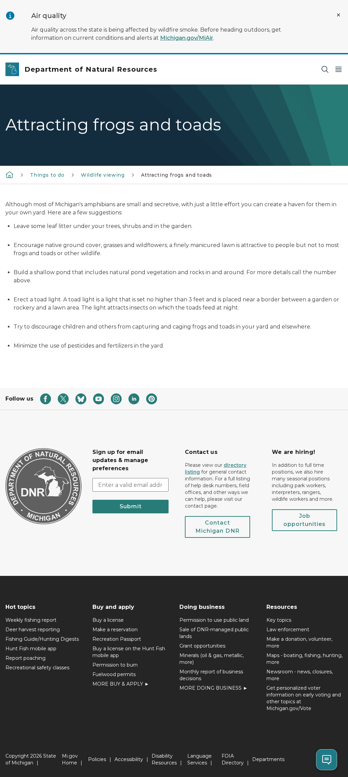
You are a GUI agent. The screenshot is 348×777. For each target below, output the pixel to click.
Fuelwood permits (114, 674)
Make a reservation (115, 629)
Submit (131, 506)
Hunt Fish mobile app (30, 649)
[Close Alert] (338, 15)
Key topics (278, 620)
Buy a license (108, 620)
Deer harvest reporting (32, 629)
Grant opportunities (202, 646)
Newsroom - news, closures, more (299, 675)
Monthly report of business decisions (211, 675)
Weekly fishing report (30, 620)
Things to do (47, 175)
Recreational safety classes (37, 668)
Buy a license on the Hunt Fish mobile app (128, 652)
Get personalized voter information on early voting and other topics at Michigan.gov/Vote (303, 698)
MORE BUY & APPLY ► (120, 684)
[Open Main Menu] (338, 69)
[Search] (325, 69)
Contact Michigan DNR (217, 526)
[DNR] (9, 175)
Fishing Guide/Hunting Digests (42, 639)
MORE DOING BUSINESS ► (213, 688)
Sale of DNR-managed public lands (214, 632)
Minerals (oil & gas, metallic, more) (211, 658)
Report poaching (25, 658)
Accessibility (129, 759)
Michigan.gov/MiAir (186, 38)
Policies (97, 759)
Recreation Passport (116, 639)
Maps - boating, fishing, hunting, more (304, 658)
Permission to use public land (214, 620)
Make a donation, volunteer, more (299, 642)
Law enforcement (287, 629)
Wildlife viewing (103, 175)
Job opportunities (304, 520)
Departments (268, 759)
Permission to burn (115, 665)
